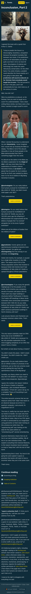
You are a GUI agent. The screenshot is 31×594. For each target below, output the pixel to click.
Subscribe (21, 2)
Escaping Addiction (10, 479)
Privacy (24, 584)
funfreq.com (11, 496)
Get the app (22, 589)
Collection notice (15, 586)
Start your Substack (12, 589)
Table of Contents (10, 483)
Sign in (27, 2)
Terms (27, 584)
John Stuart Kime (21, 566)
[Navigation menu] (3, 2)
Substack (9, 592)
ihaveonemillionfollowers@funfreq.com (14, 531)
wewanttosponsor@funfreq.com (12, 544)
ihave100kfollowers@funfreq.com (12, 507)
